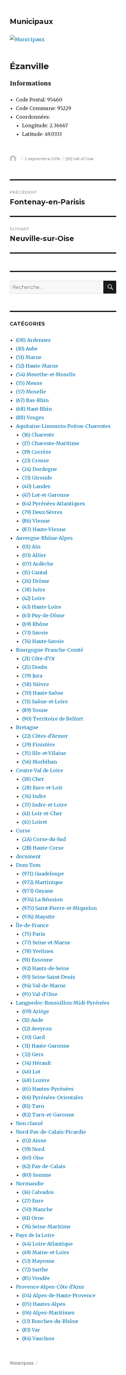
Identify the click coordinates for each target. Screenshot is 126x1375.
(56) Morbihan (39, 762)
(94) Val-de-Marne (44, 985)
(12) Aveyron (37, 1028)
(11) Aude (32, 1020)
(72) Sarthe (35, 1269)
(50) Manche (37, 1209)
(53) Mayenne (38, 1261)
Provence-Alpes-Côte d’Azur (50, 1287)
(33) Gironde (37, 478)
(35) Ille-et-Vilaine (44, 753)
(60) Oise (33, 1158)
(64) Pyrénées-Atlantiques (53, 503)
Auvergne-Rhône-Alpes (44, 538)
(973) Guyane (37, 891)
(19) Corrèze (36, 452)
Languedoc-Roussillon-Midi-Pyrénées (62, 1003)
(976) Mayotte (38, 917)
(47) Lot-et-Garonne (45, 495)
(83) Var (31, 1330)
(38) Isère (33, 590)
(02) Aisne (34, 1140)
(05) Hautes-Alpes (43, 1304)
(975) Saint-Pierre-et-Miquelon (59, 908)
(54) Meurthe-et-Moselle (46, 374)
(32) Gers (32, 1054)
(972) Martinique (42, 882)
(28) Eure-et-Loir (42, 787)
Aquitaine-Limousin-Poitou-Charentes (63, 426)
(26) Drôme (35, 581)
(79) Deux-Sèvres (42, 512)
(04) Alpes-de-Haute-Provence (58, 1295)
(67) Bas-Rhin (32, 400)
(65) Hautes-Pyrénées (48, 1089)
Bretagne (27, 727)
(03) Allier (34, 555)
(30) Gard (33, 1037)
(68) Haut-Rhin (34, 409)
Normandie (30, 1183)
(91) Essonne (37, 960)
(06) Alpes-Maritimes (48, 1313)
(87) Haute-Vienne (44, 529)
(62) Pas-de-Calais (43, 1166)
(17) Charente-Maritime (50, 443)
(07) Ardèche (37, 564)
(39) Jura (32, 676)
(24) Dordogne (39, 469)
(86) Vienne (36, 521)
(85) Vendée (36, 1278)
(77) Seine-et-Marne (46, 942)
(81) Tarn (33, 1106)
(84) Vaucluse (38, 1338)
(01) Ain (31, 546)
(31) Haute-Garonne (45, 1046)
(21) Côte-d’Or (38, 658)
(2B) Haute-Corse (43, 848)
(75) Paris (33, 934)
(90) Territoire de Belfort (52, 719)
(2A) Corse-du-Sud (44, 839)
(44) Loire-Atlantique (47, 1244)
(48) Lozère (36, 1080)
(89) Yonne (35, 710)
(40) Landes (36, 486)
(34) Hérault (36, 1063)
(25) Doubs (34, 667)
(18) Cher (33, 779)
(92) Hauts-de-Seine (45, 968)
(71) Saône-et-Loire (45, 701)
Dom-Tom (28, 865)
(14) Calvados (38, 1192)
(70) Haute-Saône (42, 693)
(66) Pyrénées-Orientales (52, 1097)
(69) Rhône (35, 624)
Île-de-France (32, 925)
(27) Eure (32, 1201)
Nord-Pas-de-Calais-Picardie (51, 1132)
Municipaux (31, 21)
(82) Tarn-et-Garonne (48, 1115)
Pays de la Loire (35, 1235)
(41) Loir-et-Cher (42, 813)
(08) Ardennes (33, 340)
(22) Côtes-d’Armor (45, 736)
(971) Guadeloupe (43, 874)
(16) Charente (38, 435)
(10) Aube (27, 349)
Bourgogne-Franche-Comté (49, 650)
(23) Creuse (35, 460)
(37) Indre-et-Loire (44, 805)
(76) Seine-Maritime (46, 1226)
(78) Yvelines (38, 951)
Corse (23, 831)
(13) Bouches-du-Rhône (50, 1321)
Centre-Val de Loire (39, 770)
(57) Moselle (31, 392)
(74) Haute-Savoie (43, 641)
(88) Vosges (30, 417)
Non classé (29, 1123)
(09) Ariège (35, 1011)
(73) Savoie (35, 633)
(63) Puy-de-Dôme (43, 615)
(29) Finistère (38, 744)
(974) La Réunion (42, 899)
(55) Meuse (29, 383)
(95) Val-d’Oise (79, 158)
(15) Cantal (34, 572)
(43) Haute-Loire (41, 607)
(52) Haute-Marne (37, 366)
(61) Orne (33, 1218)
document (28, 856)
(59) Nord (33, 1149)
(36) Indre (34, 796)
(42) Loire (33, 598)
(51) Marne (29, 357)
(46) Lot (31, 1072)
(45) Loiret (34, 822)
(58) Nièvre (35, 684)
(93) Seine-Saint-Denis (48, 977)
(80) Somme (36, 1175)
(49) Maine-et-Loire (45, 1252)
